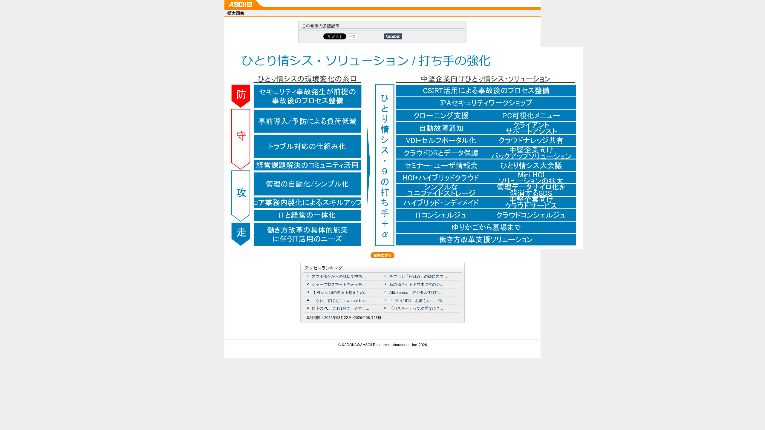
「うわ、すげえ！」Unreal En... (339, 300)
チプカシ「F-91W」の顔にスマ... (418, 276)
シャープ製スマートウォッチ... (339, 284)
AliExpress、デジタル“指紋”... (415, 292)
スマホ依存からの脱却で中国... (339, 276)
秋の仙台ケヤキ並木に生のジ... (416, 284)
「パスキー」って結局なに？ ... (417, 308)
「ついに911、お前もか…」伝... (417, 300)
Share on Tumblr (393, 36)
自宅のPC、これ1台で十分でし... (340, 308)
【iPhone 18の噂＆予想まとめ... (340, 292)
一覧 (352, 36)
